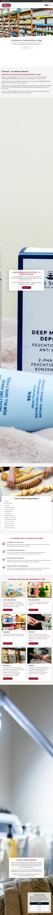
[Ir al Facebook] (45, 5)
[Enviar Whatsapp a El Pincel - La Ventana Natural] (50, 1)
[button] (1, 56)
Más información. (38, 900)
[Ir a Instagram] (47, 5)
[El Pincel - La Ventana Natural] (6, 5)
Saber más (25, 327)
